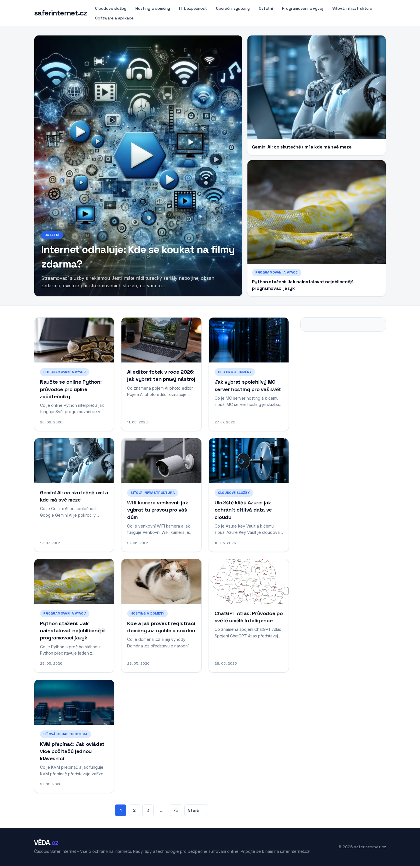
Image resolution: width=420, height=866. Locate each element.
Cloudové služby (110, 8)
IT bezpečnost (193, 8)
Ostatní (266, 8)
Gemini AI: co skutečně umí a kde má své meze (302, 147)
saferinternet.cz (60, 13)
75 (175, 810)
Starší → (196, 810)
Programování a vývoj (302, 8)
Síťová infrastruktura (352, 8)
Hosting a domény (152, 8)
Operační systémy (233, 8)
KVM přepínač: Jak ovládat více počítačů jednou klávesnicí (72, 751)
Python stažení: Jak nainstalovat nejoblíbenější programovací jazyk (72, 630)
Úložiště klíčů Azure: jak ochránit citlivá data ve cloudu (243, 509)
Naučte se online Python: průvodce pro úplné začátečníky (70, 388)
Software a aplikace (114, 18)
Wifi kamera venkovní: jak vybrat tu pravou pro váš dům (157, 509)
